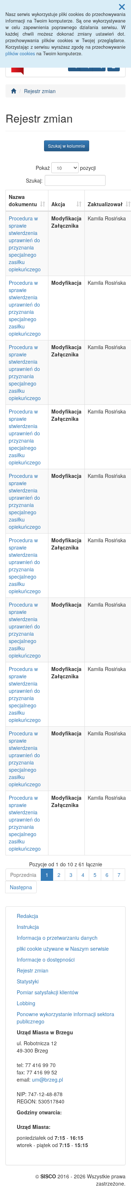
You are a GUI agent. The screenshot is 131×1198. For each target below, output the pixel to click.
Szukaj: (34, 180)
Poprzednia (23, 874)
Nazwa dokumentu (23, 200)
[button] (122, 6)
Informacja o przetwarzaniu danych (57, 937)
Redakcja (27, 915)
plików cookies (20, 53)
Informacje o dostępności (46, 959)
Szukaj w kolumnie (66, 146)
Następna (21, 887)
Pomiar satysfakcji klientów (47, 992)
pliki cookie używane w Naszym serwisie (63, 948)
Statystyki (28, 981)
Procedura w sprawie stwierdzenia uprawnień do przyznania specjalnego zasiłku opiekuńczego (25, 244)
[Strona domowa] (13, 91)
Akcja (58, 204)
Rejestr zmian (40, 91)
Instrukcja (28, 926)
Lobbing (26, 1003)
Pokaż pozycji (66, 167)
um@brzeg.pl (47, 1079)
